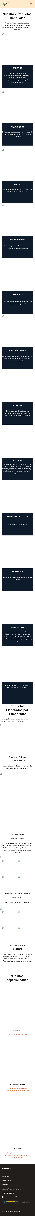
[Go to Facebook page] (3, 1197)
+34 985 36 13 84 (8, 1193)
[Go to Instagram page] (16, 1197)
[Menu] (31, 4)
